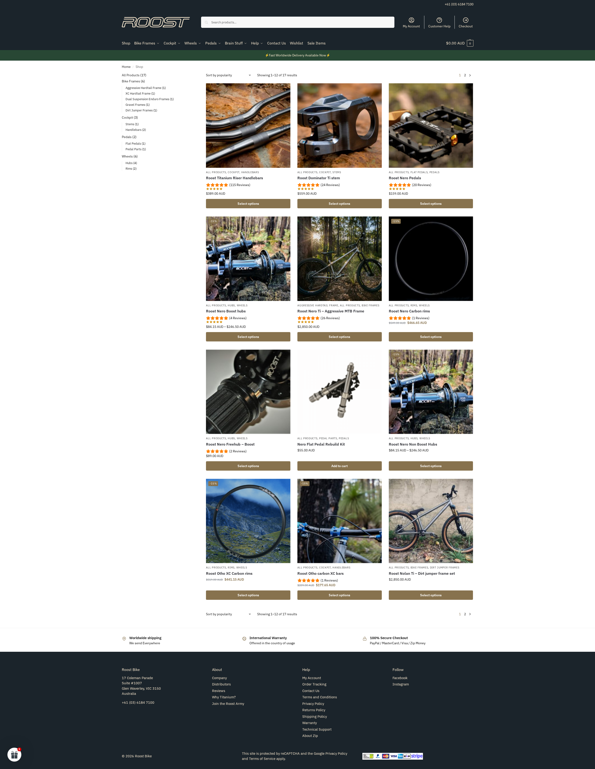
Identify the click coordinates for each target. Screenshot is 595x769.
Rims (414, 305)
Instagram (401, 684)
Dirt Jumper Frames (444, 567)
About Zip (310, 735)
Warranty (309, 723)
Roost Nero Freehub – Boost (230, 444)
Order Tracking (314, 684)
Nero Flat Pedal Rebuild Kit (321, 444)
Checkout (466, 26)
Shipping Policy (314, 716)
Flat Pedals (419, 172)
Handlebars (250, 172)
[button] (459, 43)
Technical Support (317, 729)
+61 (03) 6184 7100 (459, 4)
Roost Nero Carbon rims (409, 311)
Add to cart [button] (339, 466)
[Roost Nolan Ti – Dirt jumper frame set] (431, 521)
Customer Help (439, 26)
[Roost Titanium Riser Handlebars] (248, 125)
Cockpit (233, 172)
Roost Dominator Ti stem (318, 178)
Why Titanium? (224, 697)
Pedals (434, 172)
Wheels (242, 305)
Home (126, 67)
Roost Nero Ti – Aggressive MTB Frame (330, 311)
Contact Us (310, 690)
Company (219, 678)
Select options (248, 203)
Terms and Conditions (319, 697)
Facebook (400, 678)
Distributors (221, 684)
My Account (411, 26)
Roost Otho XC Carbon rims (229, 573)
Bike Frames (370, 305)
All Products (216, 172)
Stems (336, 172)
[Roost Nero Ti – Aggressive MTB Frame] (339, 258)
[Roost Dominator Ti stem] (339, 125)
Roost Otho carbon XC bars (320, 573)
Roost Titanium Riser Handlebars (234, 178)
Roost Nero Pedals (405, 178)
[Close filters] (182, 75)
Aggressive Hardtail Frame (317, 305)
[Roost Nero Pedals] (431, 125)
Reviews (218, 690)
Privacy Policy (313, 703)
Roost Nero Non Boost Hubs (413, 444)
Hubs (231, 305)
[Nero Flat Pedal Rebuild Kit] (339, 392)
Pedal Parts (328, 438)
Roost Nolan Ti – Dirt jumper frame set (422, 573)
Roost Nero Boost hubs (226, 311)
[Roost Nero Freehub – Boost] (248, 392)
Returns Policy (313, 710)
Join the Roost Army (228, 703)
